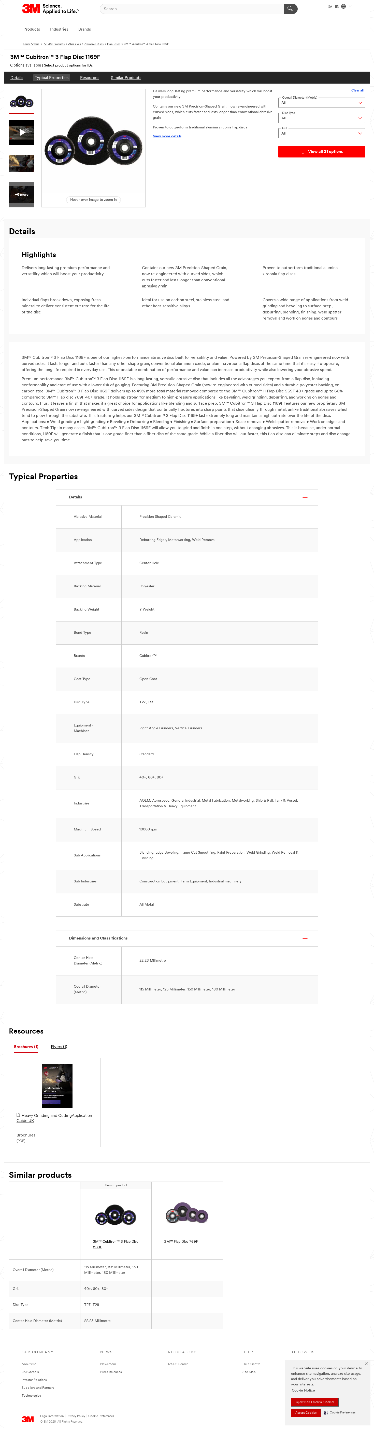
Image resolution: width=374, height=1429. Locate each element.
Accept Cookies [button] (306, 1412)
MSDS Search (178, 1364)
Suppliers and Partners (38, 1388)
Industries (59, 30)
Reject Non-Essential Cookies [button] (314, 1402)
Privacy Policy (76, 1416)
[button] (339, 1413)
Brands (84, 30)
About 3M (29, 1364)
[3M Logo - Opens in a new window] (51, 9)
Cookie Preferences (101, 1416)
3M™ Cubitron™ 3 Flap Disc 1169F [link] (115, 1244)
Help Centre (251, 1364)
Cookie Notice (303, 1391)
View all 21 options (325, 152)
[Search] (291, 9)
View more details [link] (167, 136)
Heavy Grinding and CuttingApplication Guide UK (54, 1118)
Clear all (357, 90)
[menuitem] (17, 77)
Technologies (31, 1395)
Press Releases (111, 1372)
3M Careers (30, 1372)
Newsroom (108, 1364)
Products (31, 30)
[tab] (26, 1047)
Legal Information (52, 1416)
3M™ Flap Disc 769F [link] (181, 1242)
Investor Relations (34, 1380)
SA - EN (334, 6)
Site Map (249, 1372)
